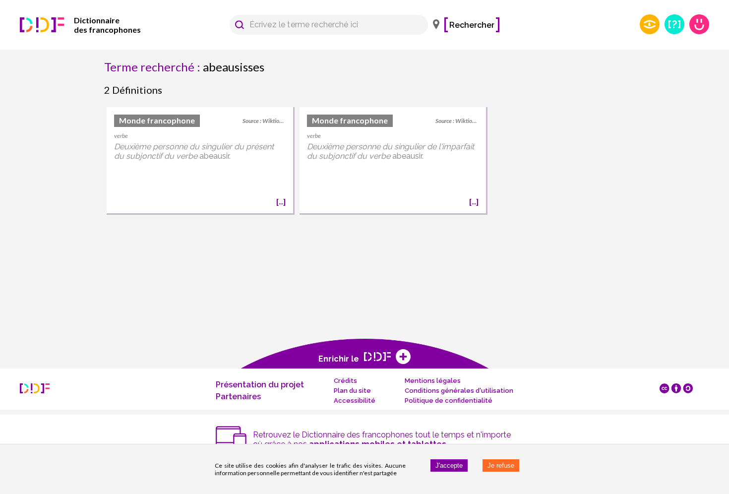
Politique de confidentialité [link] (448, 400)
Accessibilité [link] (354, 400)
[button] (239, 25)
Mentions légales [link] (433, 380)
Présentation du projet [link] (260, 384)
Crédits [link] (345, 380)
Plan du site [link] (352, 390)
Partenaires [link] (238, 396)
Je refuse (500, 465)
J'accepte (449, 465)
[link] (94, 24)
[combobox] (324, 25)
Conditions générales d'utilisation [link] (459, 390)
